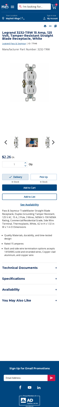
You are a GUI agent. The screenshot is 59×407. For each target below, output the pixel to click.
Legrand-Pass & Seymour (14, 43)
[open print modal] (45, 26)
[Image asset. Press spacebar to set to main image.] (16, 142)
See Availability (29, 204)
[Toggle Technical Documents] (29, 268)
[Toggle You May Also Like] (29, 300)
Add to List (29, 196)
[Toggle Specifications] (29, 279)
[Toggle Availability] (29, 289)
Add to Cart (29, 187)
